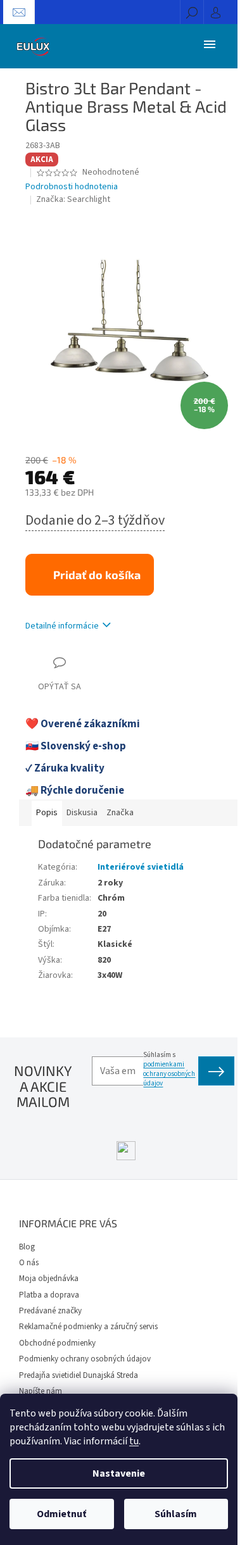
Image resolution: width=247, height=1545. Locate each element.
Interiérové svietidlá (141, 867)
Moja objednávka (49, 1278)
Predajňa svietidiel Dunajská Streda (78, 1375)
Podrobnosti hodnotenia (71, 187)
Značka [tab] (120, 812)
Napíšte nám (40, 1391)
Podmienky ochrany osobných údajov (85, 1359)
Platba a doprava (49, 1295)
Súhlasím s (169, 1069)
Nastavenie (118, 1473)
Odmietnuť (61, 1514)
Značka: (73, 199)
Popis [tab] (47, 812)
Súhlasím (176, 1514)
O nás (29, 1262)
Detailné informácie (62, 626)
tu (134, 1441)
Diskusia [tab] (82, 812)
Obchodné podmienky (57, 1343)
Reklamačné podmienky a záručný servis (88, 1326)
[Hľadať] (192, 12)
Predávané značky (50, 1311)
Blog (27, 1247)
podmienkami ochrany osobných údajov (169, 1074)
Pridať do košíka (97, 575)
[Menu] (210, 44)
